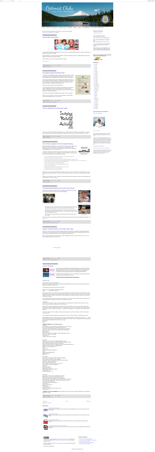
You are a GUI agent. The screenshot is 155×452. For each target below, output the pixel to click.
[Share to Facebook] (58, 65)
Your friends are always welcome (84, 441)
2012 (95, 84)
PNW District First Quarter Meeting (55, 149)
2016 (95, 78)
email (47, 32)
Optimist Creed (48, 27)
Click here (44, 32)
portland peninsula (55, 222)
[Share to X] (57, 65)
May (95, 95)
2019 (95, 74)
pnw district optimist (48, 66)
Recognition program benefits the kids (54, 73)
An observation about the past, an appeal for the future (57, 425)
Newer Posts (45, 401)
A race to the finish (48, 266)
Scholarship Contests (62, 27)
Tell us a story (95, 43)
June (95, 94)
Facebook (53, 32)
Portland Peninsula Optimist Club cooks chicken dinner (59, 188)
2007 (95, 108)
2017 (95, 77)
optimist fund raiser (48, 259)
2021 (95, 71)
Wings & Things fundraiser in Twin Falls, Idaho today (58, 229)
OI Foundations (69, 27)
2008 (95, 107)
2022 (95, 70)
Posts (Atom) (49, 402)
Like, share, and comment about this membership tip (88, 440)
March (95, 98)
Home (67, 401)
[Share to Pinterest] (59, 65)
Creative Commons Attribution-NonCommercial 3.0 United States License (56, 440)
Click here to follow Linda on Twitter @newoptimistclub (101, 148)
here (98, 146)
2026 (95, 64)
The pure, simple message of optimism (85, 438)
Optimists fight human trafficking (53, 419)
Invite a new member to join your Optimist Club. (101, 37)
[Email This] (54, 65)
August (95, 91)
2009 (95, 105)
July (95, 92)
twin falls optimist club (54, 259)
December (96, 85)
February (95, 99)
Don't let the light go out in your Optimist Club (86, 442)
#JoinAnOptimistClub (86, 27)
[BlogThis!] (56, 65)
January (95, 101)
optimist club (50, 222)
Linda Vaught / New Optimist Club (62, 439)
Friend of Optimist (106, 41)
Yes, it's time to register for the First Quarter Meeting (58, 144)
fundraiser (46, 222)
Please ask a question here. (97, 113)
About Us (79, 27)
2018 (95, 75)
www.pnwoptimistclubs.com (60, 443)
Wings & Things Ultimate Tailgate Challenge (51, 231)
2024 (95, 67)
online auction (86, 235)
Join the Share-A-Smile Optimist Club (97, 27)
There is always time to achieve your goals (55, 108)
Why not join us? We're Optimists (84, 443)
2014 (95, 81)
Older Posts (88, 401)
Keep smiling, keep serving (50, 37)
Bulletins (75, 27)
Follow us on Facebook (96, 130)
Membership (55, 27)
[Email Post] (52, 65)
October (95, 88)
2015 (95, 80)
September (96, 89)
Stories (44, 27)
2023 (95, 68)
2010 (95, 104)
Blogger (82, 449)
